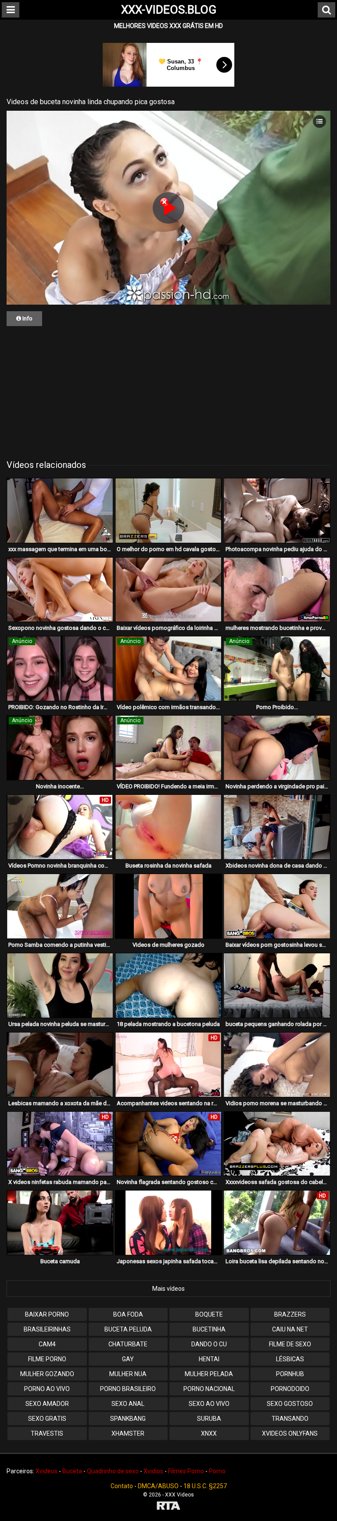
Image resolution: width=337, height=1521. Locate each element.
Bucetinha (209, 1329)
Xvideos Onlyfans (290, 1433)
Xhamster (127, 1433)
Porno (217, 1471)
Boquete (209, 1314)
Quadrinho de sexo (113, 1471)
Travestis (47, 1433)
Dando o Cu (209, 1344)
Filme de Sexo (290, 1344)
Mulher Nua (128, 1373)
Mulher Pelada (209, 1373)
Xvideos (46, 1471)
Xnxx (209, 1433)
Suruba (209, 1418)
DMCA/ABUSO (158, 1485)
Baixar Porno (47, 1314)
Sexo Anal (127, 1403)
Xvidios (153, 1471)
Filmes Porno (186, 1471)
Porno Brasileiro (128, 1388)
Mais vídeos (168, 1288)
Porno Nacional (209, 1388)
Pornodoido (290, 1388)
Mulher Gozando (47, 1373)
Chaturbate (127, 1344)
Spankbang (128, 1418)
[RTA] (168, 1506)
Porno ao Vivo (47, 1388)
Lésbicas (290, 1359)
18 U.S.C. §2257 (205, 1485)
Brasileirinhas (47, 1329)
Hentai (209, 1359)
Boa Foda (128, 1314)
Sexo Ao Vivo (209, 1403)
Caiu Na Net (290, 1329)
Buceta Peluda (128, 1329)
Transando (290, 1418)
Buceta (72, 1471)
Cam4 (47, 1344)
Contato (122, 1485)
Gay (128, 1359)
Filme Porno (47, 1359)
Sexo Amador (47, 1403)
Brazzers (290, 1314)
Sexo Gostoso (290, 1403)
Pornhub (290, 1373)
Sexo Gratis (47, 1418)
